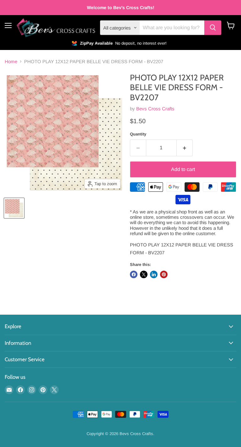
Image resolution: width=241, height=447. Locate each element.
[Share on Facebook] (133, 274)
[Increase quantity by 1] (185, 148)
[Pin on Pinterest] (164, 274)
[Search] (212, 27)
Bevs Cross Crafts (155, 108)
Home (11, 61)
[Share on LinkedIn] (154, 274)
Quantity (138, 134)
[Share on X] (143, 274)
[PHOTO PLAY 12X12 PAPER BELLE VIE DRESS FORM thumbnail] (14, 208)
